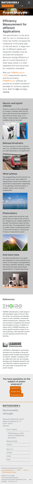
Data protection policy (9, 472)
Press (8, 459)
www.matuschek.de (7, 470)
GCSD (18, 470)
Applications (12, 438)
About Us (9, 449)
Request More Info (7, 6)
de (18, 6)
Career (8, 456)
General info (15, 388)
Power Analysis (11, 429)
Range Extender (11, 441)
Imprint (25, 470)
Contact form (15, 391)
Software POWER (16, 435)
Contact (9, 452)
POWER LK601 (16, 433)
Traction (9, 444)
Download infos (16, 395)
